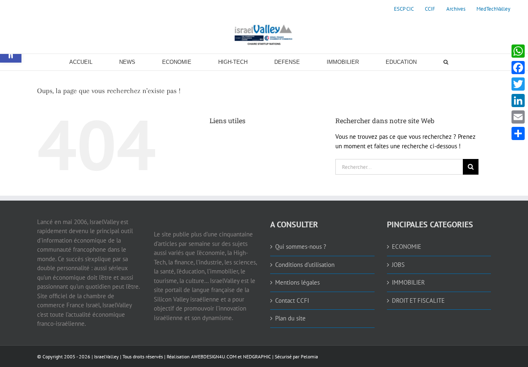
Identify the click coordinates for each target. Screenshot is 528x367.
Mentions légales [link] (297, 282)
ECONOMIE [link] (406, 246)
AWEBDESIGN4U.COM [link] (213, 356)
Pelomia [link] (309, 356)
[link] (404, 9)
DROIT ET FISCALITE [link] (418, 300)
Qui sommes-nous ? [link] (300, 246)
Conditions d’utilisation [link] (305, 265)
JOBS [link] (398, 265)
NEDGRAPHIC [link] (256, 356)
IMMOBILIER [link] (408, 282)
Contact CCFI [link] (292, 300)
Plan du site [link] (290, 318)
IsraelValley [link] (106, 356)
